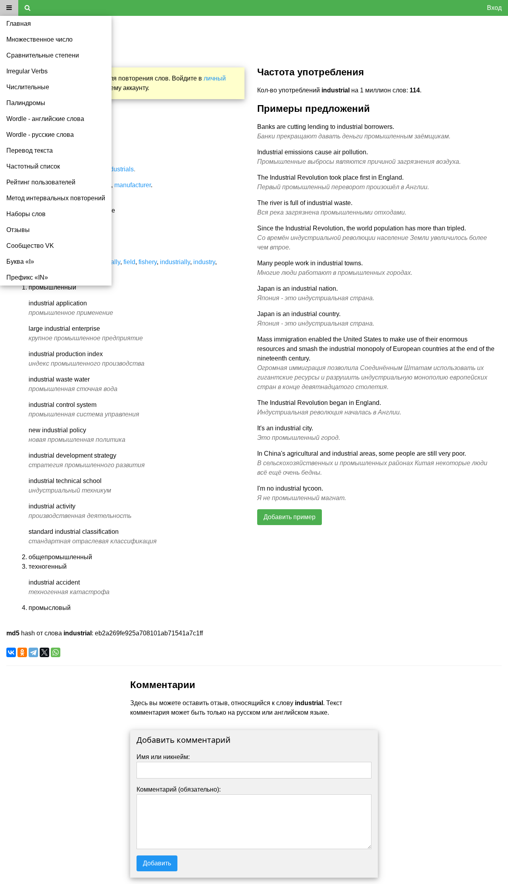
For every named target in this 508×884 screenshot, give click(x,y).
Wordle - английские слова (45, 118)
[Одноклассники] (22, 652)
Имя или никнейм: (163, 757)
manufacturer (132, 185)
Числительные (27, 87)
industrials (119, 169)
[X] (44, 652)
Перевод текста (29, 150)
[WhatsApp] (55, 652)
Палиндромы (25, 103)
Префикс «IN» (27, 277)
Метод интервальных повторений (55, 198)
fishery (148, 262)
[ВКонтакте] (11, 652)
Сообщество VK (30, 245)
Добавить (157, 863)
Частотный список (33, 166)
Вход (494, 7)
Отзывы (18, 229)
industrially (175, 262)
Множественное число (39, 39)
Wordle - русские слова (40, 134)
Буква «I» (20, 261)
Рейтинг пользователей (40, 182)
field (129, 262)
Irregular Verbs (27, 71)
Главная (18, 23)
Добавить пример (290, 517)
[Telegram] (33, 652)
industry (204, 262)
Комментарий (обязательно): (179, 789)
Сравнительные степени (42, 55)
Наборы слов (26, 214)
